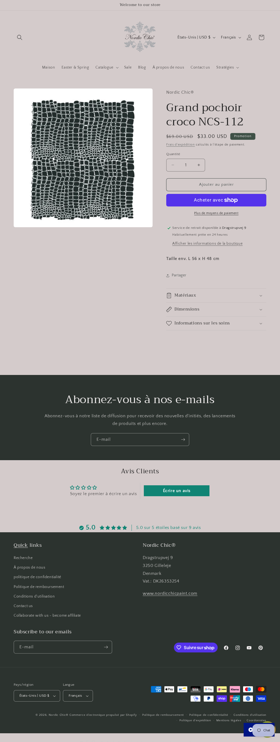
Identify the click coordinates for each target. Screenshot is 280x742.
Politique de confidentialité (208, 715)
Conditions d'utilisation (34, 596)
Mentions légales (228, 720)
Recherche (23, 558)
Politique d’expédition (195, 720)
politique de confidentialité (37, 577)
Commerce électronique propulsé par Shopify (103, 715)
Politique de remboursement (39, 587)
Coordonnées (256, 720)
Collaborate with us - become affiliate (47, 615)
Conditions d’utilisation (250, 715)
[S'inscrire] (183, 439)
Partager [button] (179, 275)
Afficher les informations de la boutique (207, 243)
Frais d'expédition (180, 144)
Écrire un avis (177, 490)
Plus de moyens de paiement (216, 213)
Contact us (23, 606)
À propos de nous (29, 567)
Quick (21, 545)
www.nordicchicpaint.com (170, 593)
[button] (20, 37)
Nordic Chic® (58, 715)
